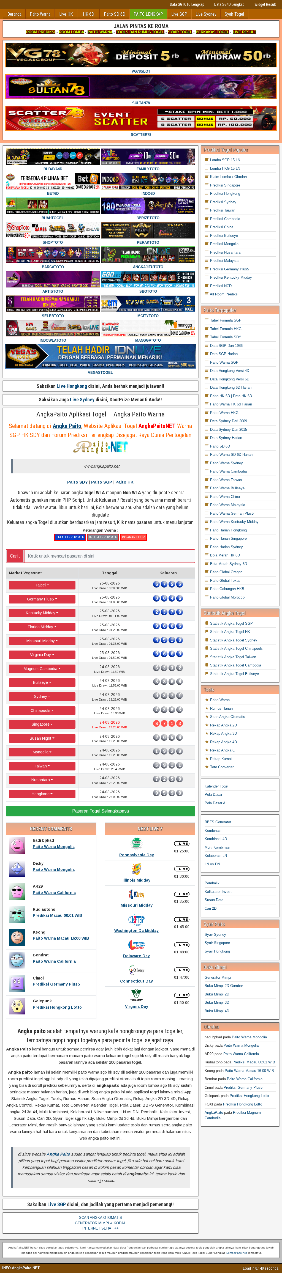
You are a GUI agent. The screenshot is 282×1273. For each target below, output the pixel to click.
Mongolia (40, 752)
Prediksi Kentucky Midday (230, 277)
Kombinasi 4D (216, 839)
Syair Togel (234, 14)
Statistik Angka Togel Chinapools (236, 648)
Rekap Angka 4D (223, 742)
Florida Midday (40, 627)
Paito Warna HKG (223, 413)
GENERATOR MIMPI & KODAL (100, 1223)
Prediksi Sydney (222, 202)
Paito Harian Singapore (228, 538)
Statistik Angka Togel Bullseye (234, 674)
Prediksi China (221, 227)
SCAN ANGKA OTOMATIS (100, 1218)
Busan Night (40, 738)
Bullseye (40, 682)
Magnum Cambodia (40, 668)
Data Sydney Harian (225, 438)
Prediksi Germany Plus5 (56, 984)
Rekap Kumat (220, 759)
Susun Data (214, 900)
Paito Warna (40, 14)
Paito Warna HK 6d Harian (230, 404)
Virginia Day (40, 654)
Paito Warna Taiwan (225, 480)
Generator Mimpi (218, 977)
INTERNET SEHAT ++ (100, 1228)
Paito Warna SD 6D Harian (231, 454)
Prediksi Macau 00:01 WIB (57, 915)
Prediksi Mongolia (223, 244)
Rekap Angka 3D (223, 733)
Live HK (66, 14)
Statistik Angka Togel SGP (231, 623)
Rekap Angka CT (223, 750)
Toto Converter (221, 767)
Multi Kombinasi (217, 847)
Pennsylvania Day (136, 855)
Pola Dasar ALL (217, 803)
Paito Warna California (54, 892)
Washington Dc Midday (136, 930)
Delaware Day (136, 956)
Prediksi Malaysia (223, 261)
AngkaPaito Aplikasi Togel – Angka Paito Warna (100, 414)
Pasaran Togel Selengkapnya (100, 811)
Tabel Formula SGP (225, 320)
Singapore (41, 724)
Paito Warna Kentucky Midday (234, 522)
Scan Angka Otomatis (227, 717)
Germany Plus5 (40, 599)
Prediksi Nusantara (224, 252)
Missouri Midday (40, 641)
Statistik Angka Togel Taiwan (232, 657)
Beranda (14, 14)
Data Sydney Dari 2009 (228, 421)
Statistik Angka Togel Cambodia (235, 665)
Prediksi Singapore (224, 185)
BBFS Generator (218, 822)
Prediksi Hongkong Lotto (57, 1007)
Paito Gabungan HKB (226, 589)
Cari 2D (210, 908)
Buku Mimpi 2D (217, 994)
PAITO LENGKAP (148, 14)
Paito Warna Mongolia (54, 846)
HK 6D (88, 14)
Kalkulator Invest (218, 892)
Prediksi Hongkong (224, 193)
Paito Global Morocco (227, 597)
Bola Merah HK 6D (224, 555)
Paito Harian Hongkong (228, 530)
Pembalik (212, 883)
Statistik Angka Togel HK (229, 632)
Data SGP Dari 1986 (226, 346)
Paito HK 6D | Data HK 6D (230, 396)
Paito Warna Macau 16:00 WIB (61, 938)
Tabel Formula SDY (225, 337)
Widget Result (265, 4)
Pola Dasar (213, 794)
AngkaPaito (214, 1112)
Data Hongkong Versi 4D (229, 371)
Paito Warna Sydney (226, 463)
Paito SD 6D (114, 14)
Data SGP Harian (223, 354)
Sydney (40, 696)
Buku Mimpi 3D (217, 1002)
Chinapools (40, 710)
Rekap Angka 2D (223, 725)
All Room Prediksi (223, 294)
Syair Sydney (215, 934)
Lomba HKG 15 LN (224, 168)
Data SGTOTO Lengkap (187, 4)
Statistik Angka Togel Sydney (233, 640)
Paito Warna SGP (223, 362)
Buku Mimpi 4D (217, 1011)
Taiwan (40, 766)
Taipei (40, 585)
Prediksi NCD (220, 286)
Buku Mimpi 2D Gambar (224, 986)
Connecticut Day (136, 981)
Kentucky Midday (40, 613)
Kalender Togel (216, 786)
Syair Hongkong (217, 951)
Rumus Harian (221, 708)
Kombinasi (213, 830)
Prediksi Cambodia (224, 219)
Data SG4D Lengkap (229, 4)
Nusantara (40, 780)
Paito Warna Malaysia (227, 505)
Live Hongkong (72, 386)
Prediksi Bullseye (223, 236)
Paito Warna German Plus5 (231, 513)
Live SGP (179, 14)
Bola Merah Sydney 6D (228, 564)
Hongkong (41, 794)
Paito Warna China (224, 497)
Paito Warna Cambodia (228, 471)
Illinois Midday (136, 880)
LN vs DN (212, 864)
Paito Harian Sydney (226, 547)
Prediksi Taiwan (222, 210)
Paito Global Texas (224, 580)
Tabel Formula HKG (225, 329)
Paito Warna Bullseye (227, 488)
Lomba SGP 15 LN (224, 160)
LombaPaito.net (236, 1252)
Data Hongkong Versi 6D (229, 379)
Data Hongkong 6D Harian (230, 387)
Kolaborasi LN (216, 856)
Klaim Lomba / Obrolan (228, 177)
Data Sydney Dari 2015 (228, 429)
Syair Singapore (217, 943)
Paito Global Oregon (225, 572)
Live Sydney (206, 14)
